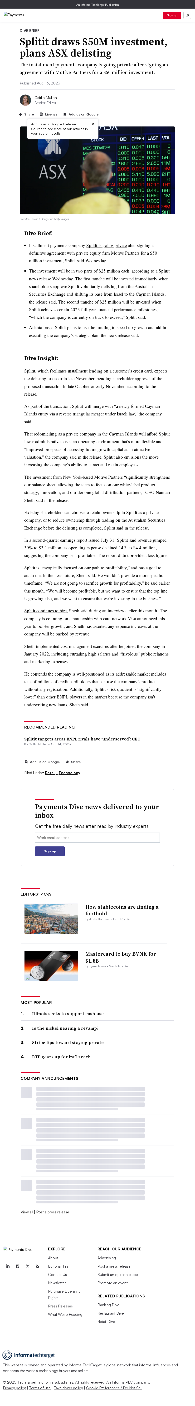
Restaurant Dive (111, 1313)
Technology (69, 772)
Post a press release (52, 1212)
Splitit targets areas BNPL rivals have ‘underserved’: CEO (82, 739)
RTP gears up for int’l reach (61, 1057)
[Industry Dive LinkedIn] (7, 1266)
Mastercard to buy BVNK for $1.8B (120, 957)
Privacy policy (14, 1387)
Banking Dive (108, 1304)
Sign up (172, 15)
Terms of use (40, 1387)
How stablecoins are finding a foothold (122, 910)
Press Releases (60, 1306)
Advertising (107, 1257)
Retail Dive (106, 1321)
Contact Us (57, 1274)
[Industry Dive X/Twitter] (27, 1266)
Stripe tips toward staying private (68, 1042)
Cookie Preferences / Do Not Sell (114, 1387)
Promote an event (113, 1282)
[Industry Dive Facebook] (17, 1266)
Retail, (51, 772)
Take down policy (68, 1387)
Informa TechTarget (85, 1365)
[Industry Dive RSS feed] (37, 1266)
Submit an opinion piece (118, 1274)
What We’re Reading (65, 1314)
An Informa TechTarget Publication (97, 4)
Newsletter (57, 1282)
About (53, 1257)
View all (27, 1212)
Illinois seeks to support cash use (68, 1013)
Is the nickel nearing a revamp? (65, 1028)
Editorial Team (60, 1266)
